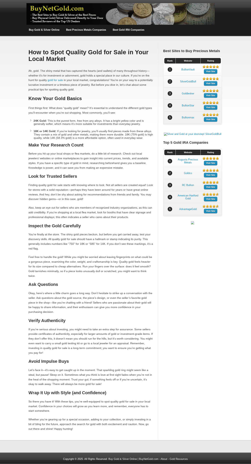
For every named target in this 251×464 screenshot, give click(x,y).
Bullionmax (188, 117)
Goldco (188, 173)
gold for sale (55, 80)
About (164, 459)
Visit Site (210, 71)
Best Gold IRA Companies (128, 29)
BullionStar (188, 105)
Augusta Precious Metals (188, 161)
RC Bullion (188, 185)
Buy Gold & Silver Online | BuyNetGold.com (133, 459)
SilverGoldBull (188, 81)
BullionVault (188, 69)
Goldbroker (188, 93)
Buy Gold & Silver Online (44, 29)
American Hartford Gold (188, 197)
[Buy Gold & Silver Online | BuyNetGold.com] (120, 24)
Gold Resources (179, 459)
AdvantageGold (188, 209)
